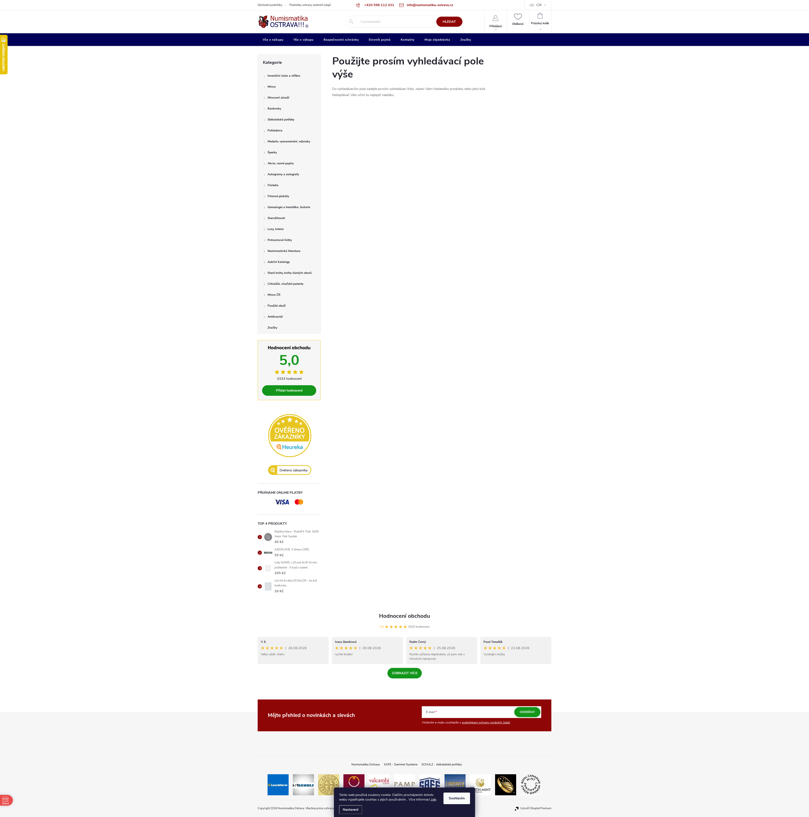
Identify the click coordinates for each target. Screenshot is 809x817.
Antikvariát (275, 317)
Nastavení (350, 809)
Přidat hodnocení (289, 390)
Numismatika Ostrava (365, 764)
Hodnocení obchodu (404, 616)
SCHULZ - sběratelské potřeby (442, 764)
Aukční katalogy (279, 262)
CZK (539, 5)
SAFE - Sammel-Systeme (400, 764)
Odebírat (527, 712)
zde (433, 799)
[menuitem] (273, 39)
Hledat (449, 21)
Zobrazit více (404, 673)
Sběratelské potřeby (281, 120)
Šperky (272, 152)
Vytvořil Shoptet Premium (535, 808)
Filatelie (273, 185)
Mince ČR (274, 295)
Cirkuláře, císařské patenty (285, 284)
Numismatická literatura (284, 251)
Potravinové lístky (280, 240)
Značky (272, 328)
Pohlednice (275, 130)
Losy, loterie (276, 229)
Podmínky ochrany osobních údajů (310, 5)
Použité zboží (277, 306)
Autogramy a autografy (283, 174)
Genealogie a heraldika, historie (289, 207)
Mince (272, 87)
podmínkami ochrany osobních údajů (486, 723)
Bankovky (274, 109)
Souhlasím (457, 798)
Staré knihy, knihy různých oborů (290, 273)
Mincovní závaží (278, 98)
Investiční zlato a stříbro (284, 76)
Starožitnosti (276, 218)
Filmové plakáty (278, 196)
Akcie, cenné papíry (281, 163)
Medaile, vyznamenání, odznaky (289, 141)
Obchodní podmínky (270, 5)
